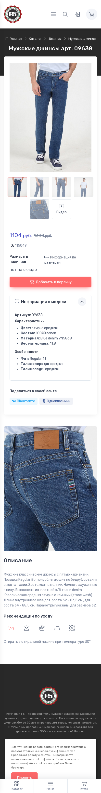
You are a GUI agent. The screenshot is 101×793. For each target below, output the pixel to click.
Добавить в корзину (54, 282)
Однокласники (58, 401)
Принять (24, 778)
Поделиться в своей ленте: (34, 391)
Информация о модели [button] (43, 301)
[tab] (26, 628)
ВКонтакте (26, 401)
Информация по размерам (60, 260)
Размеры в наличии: (19, 259)
